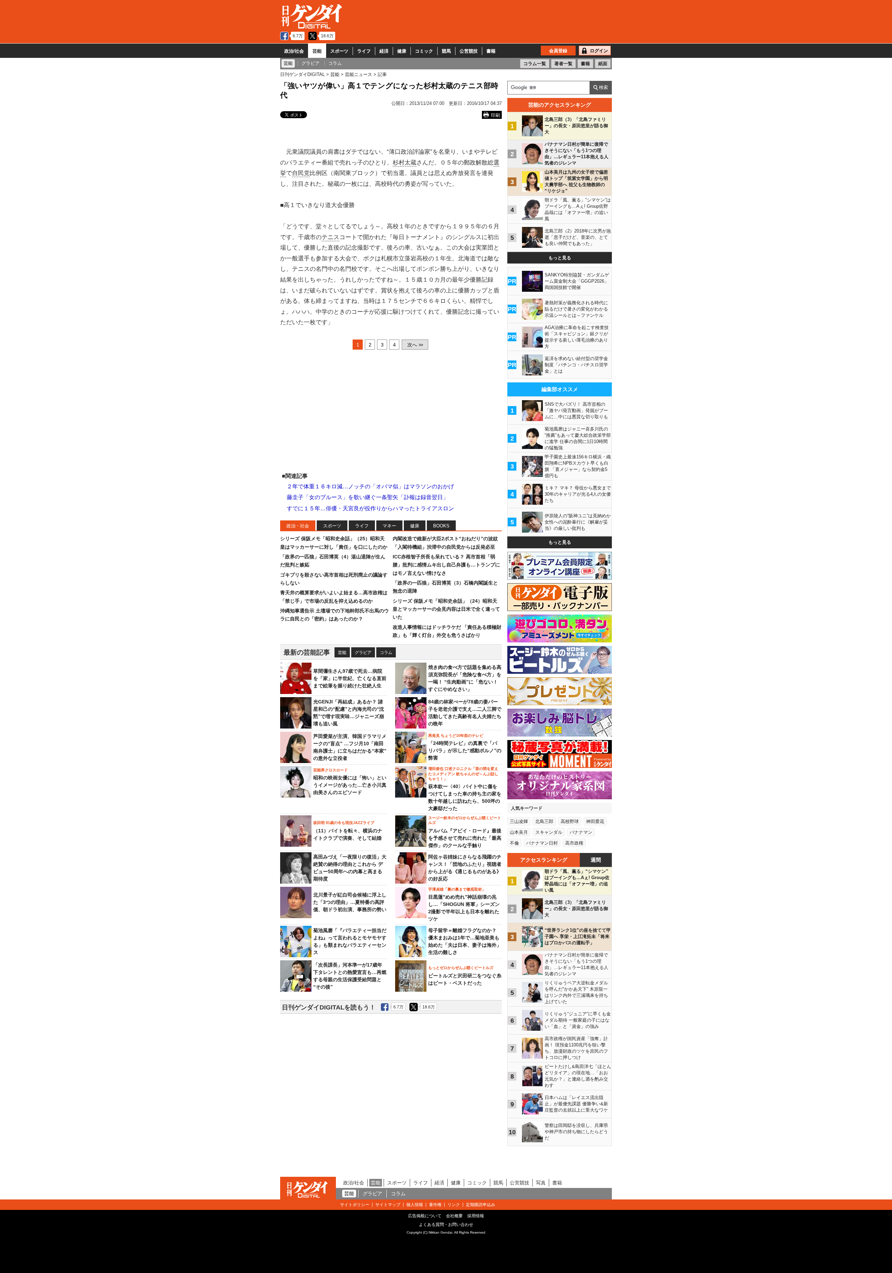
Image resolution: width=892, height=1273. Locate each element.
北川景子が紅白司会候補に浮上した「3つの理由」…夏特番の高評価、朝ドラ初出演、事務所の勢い (349, 902)
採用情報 (475, 1215)
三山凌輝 (519, 821)
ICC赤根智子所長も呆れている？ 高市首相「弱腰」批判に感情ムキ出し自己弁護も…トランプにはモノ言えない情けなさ (446, 565)
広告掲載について (424, 1215)
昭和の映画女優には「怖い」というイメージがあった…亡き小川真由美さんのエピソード (349, 785)
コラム (386, 652)
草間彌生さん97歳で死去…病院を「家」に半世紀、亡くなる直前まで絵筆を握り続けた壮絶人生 (349, 678)
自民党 (301, 173)
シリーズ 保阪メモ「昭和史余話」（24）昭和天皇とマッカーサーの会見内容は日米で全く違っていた (446, 609)
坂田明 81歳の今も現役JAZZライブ (343, 823)
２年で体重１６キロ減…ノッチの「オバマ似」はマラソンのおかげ (370, 486)
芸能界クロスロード (330, 770)
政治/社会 (294, 51)
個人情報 (414, 1205)
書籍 (490, 51)
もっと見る (559, 257)
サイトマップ (387, 1205)
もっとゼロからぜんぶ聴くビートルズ (460, 968)
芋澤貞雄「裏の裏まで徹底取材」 (457, 889)
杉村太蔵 (404, 162)
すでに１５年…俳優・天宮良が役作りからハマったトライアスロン (370, 508)
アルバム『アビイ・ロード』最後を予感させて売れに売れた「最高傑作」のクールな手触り (464, 838)
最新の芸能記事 (307, 652)
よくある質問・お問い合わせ (446, 1224)
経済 (384, 51)
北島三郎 (544, 821)
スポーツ (339, 51)
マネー (389, 525)
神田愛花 (595, 821)
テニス (330, 237)
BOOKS (441, 525)
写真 (541, 1183)
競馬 (446, 51)
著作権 (435, 1205)
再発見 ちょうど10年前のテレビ (455, 735)
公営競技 (469, 51)
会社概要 (454, 1215)
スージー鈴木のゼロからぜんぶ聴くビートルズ (464, 820)
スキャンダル (548, 832)
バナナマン (581, 832)
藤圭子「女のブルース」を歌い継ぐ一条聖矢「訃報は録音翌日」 (367, 497)
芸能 (317, 51)
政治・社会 (297, 525)
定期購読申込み (480, 1205)
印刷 (495, 115)
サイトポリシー (354, 1205)
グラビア (363, 652)
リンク (453, 1205)
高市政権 (574, 843)
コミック (424, 51)
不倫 (514, 843)
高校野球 (570, 821)
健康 (401, 51)
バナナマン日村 (542, 843)
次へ (415, 345)
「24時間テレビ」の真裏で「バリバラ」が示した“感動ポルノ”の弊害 (464, 750)
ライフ (364, 51)
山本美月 (519, 832)
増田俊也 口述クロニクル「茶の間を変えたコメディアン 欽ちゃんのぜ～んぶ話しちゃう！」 (463, 774)
